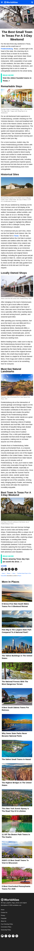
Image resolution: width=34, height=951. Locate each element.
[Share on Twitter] (9, 569)
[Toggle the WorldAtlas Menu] (2, 2)
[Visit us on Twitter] (9, 936)
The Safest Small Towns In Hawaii (16, 759)
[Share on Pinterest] (12, 569)
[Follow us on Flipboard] (2, 936)
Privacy (3, 915)
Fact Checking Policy (7, 924)
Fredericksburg (7, 49)
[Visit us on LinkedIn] (16, 936)
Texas (16, 236)
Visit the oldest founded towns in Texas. (17, 79)
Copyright (3, 918)
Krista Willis (4, 575)
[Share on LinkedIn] (16, 569)
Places (19, 575)
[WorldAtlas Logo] (11, 2)
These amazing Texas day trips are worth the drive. (16, 560)
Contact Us (4, 912)
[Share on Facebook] (5, 569)
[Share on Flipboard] (2, 569)
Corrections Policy (6, 927)
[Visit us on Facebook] (6, 936)
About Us (3, 921)
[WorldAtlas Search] (32, 2)
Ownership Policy (6, 930)
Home (2, 909)
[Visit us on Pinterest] (13, 936)
